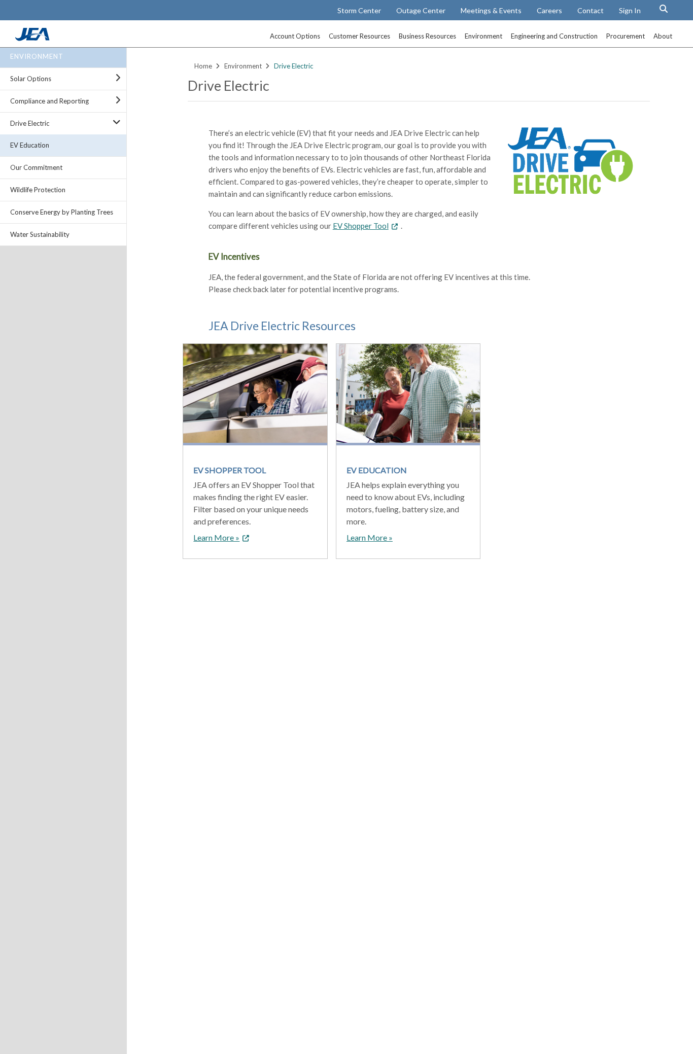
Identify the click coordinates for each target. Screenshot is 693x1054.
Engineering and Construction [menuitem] (554, 36)
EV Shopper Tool (361, 225)
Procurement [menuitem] (625, 36)
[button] (663, 9)
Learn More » (216, 537)
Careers (549, 10)
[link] (33, 38)
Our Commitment (36, 167)
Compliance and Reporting (49, 101)
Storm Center (359, 10)
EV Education (29, 145)
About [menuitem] (662, 36)
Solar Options (30, 79)
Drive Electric (29, 123)
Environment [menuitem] (483, 36)
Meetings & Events (491, 10)
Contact (590, 10)
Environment (36, 56)
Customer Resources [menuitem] (359, 36)
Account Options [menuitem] (295, 36)
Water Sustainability (40, 234)
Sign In (630, 10)
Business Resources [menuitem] (427, 36)
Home (203, 66)
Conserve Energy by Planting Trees (61, 212)
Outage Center (420, 10)
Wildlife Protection (37, 190)
